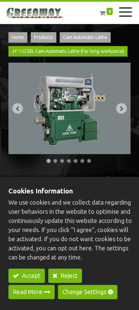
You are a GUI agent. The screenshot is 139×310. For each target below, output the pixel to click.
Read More (28, 291)
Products (43, 37)
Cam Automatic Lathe (85, 37)
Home (18, 37)
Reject (68, 275)
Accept (30, 275)
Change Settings (84, 291)
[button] (17, 109)
